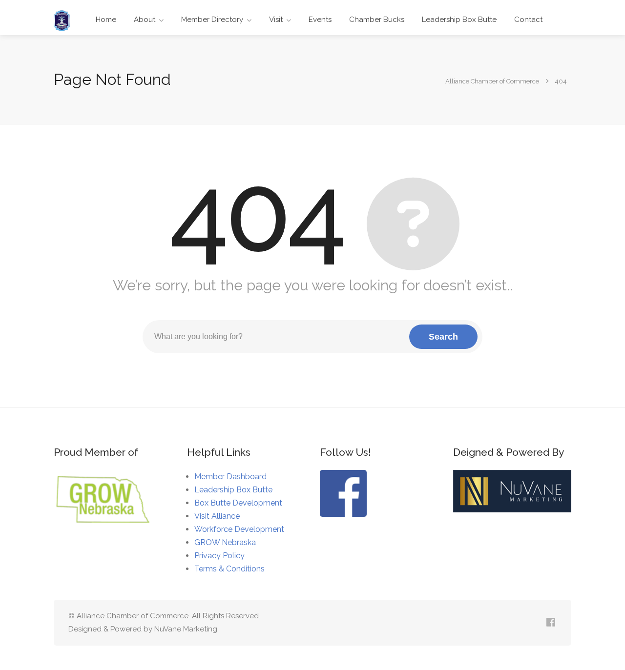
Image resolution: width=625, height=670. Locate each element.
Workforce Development (239, 529)
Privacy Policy (219, 555)
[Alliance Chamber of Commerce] (62, 20)
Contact (528, 19)
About (144, 19)
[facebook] (550, 623)
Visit (276, 19)
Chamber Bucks (376, 19)
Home (106, 19)
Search (443, 337)
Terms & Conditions (229, 568)
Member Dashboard (230, 476)
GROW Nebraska (225, 542)
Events (320, 19)
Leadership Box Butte (459, 19)
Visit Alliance (217, 516)
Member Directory (212, 19)
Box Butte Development (238, 503)
